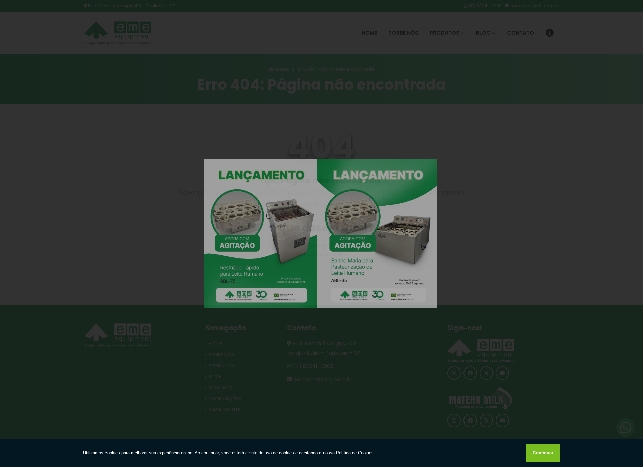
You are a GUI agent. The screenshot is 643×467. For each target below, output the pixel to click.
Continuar (543, 452)
